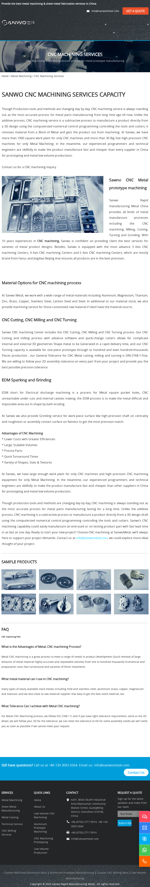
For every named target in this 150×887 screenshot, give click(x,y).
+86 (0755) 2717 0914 (84, 824)
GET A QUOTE (135, 11)
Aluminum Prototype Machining (40, 830)
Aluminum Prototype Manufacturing (72, 875)
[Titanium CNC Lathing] (93, 615)
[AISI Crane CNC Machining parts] (18, 591)
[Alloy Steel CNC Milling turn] (56, 591)
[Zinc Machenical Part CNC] (131, 615)
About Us (39, 809)
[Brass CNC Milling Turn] (131, 591)
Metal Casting (127, 24)
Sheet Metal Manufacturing (96, 24)
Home (46, 24)
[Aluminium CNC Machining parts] (93, 591)
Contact (142, 34)
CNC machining (48, 243)
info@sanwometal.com (105, 11)
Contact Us (136, 774)
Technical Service (12, 826)
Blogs (144, 24)
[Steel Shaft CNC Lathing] (56, 615)
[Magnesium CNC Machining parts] (18, 615)
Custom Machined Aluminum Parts (25, 875)
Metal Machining (63, 24)
